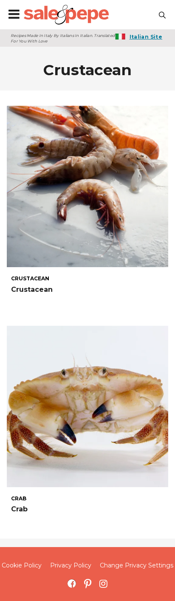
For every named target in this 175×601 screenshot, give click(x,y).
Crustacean (32, 289)
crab (18, 499)
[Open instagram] (103, 583)
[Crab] (87, 406)
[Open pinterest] (87, 583)
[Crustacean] (87, 186)
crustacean (30, 279)
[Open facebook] (72, 583)
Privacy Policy (70, 565)
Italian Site (146, 37)
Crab (19, 509)
